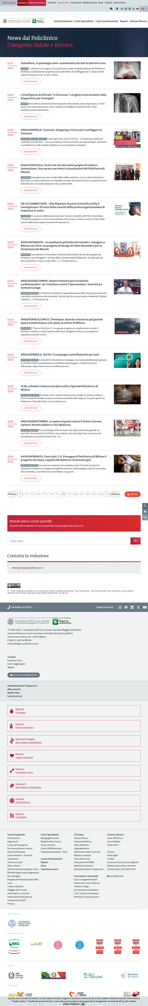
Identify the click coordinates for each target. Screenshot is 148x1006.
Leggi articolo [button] (30, 81)
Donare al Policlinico (22, 801)
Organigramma (81, 848)
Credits (110, 859)
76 (50, 494)
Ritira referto (13, 865)
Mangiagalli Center (50, 838)
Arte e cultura (120, 2)
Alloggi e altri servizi (17, 890)
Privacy (11, 903)
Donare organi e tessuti (24, 756)
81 (81, 494)
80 (75, 494)
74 (38, 494)
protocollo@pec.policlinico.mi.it (22, 643)
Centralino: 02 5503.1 (21, 607)
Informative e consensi (18, 893)
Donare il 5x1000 (20, 815)
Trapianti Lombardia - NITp (54, 852)
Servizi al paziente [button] (63, 21)
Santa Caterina (48, 845)
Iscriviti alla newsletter (25, 675)
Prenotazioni (13, 838)
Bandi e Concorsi (90, 2)
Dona (101, 2)
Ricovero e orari (14, 862)
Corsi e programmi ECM (85, 879)
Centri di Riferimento (51, 848)
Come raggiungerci (16, 664)
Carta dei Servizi (82, 859)
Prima (11, 494)
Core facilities (114, 841)
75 (44, 494)
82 (88, 494)
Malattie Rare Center (51, 841)
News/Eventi (63, 2)
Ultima (115, 494)
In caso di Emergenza (17, 845)
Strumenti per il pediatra (86, 890)
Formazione (76, 2)
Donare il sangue (20, 711)
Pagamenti (12, 841)
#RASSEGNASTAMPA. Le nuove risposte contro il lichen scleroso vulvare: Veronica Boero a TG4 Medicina (61, 423)
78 (63, 494)
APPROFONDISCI (71, 1004)
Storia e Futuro (81, 838)
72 (25, 494)
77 (57, 494)
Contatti (108, 2)
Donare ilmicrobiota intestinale (28, 786)
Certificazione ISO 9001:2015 (121, 869)
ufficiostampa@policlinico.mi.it (27, 568)
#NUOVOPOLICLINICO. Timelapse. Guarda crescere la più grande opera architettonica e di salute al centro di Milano (62, 321)
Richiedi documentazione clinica (23, 869)
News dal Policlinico (32, 38)
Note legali (112, 855)
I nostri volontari (15, 886)
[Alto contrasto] (117, 9)
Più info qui (63, 593)
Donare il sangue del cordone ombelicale (28, 741)
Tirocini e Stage (81, 886)
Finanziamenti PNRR (84, 862)
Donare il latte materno (24, 726)
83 (94, 494)
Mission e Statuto (82, 855)
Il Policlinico (37, 3)
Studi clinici (113, 845)
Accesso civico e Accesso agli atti (123, 862)
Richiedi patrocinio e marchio (121, 865)
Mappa (10, 667)
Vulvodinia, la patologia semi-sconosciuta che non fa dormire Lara (63, 63)
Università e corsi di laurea (87, 883)
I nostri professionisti (107, 21)
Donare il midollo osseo (24, 771)
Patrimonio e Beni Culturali (87, 852)
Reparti (124, 21)
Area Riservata (116, 876)
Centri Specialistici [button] (84, 21)
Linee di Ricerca (114, 838)
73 (32, 494)
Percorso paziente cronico (19, 848)
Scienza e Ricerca (138, 21)
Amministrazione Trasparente (88, 869)
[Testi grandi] (111, 9)
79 (69, 494)
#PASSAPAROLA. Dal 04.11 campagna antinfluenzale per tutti (60, 354)
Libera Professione (16, 852)
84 (100, 494)
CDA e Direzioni (81, 845)
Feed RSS (134, 494)
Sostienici (22, 3)
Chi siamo (51, 2)
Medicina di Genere (83, 865)
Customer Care (14, 660)
